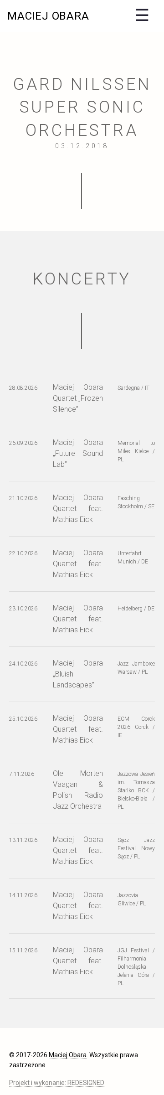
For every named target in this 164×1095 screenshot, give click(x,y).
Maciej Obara (48, 16)
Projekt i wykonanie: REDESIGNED (56, 1082)
